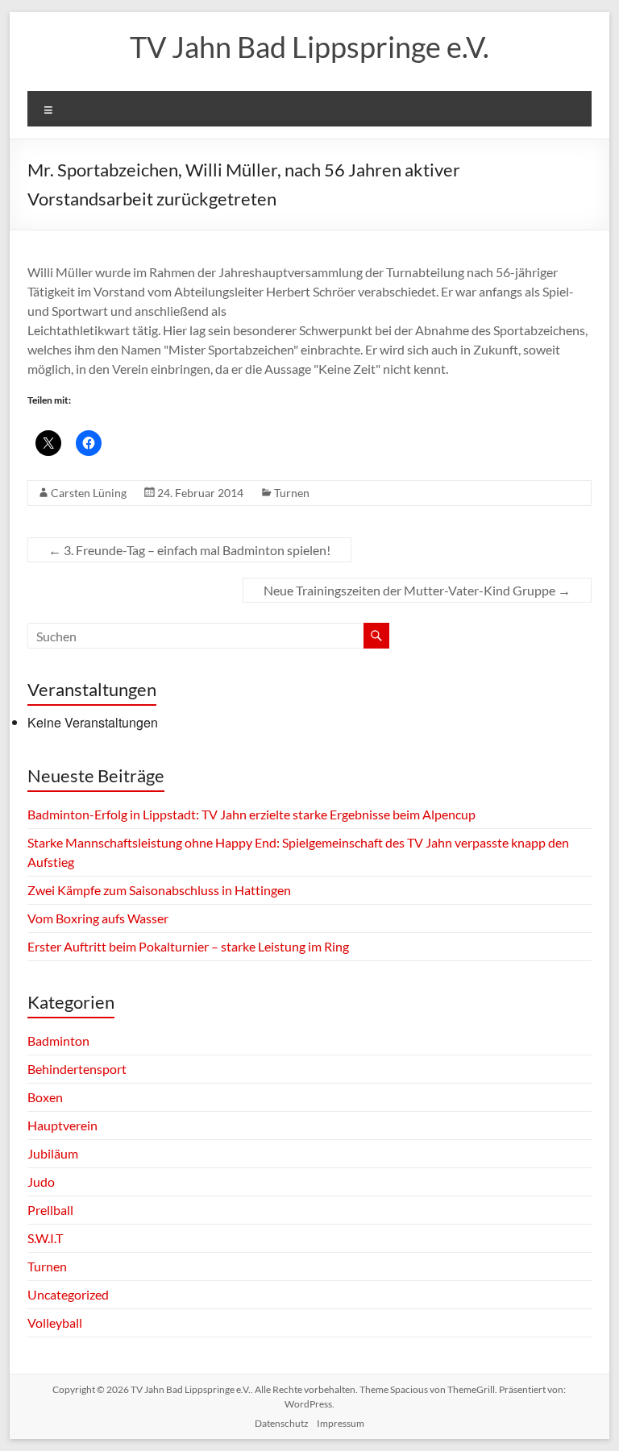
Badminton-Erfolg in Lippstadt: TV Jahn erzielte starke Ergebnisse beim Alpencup (251, 814)
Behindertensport (77, 1068)
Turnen (292, 493)
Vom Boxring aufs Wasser (99, 918)
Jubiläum (52, 1153)
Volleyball (54, 1322)
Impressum (340, 1423)
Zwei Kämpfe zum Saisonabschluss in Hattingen (159, 890)
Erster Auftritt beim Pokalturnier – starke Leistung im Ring (188, 946)
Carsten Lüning (89, 493)
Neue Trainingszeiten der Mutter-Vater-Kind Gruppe (417, 590)
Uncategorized (68, 1294)
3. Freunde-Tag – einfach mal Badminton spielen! (189, 550)
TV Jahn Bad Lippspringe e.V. (309, 46)
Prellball (50, 1209)
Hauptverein (62, 1125)
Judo (41, 1181)
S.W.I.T (45, 1238)
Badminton (58, 1040)
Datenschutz (282, 1423)
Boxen (45, 1097)
